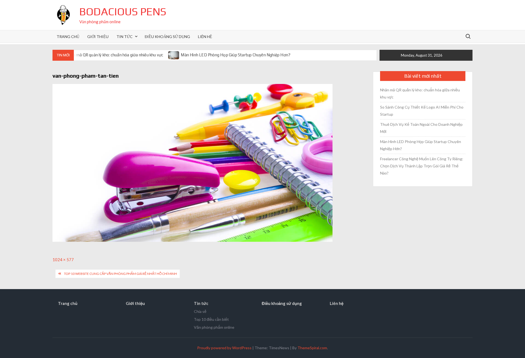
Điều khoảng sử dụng (167, 36)
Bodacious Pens (122, 11)
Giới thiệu (98, 36)
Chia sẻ (200, 311)
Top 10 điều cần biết (211, 319)
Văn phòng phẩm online (214, 327)
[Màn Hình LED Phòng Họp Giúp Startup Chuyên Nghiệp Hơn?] (174, 54)
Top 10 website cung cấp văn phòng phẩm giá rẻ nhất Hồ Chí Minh (120, 274)
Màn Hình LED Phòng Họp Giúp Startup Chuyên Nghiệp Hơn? (235, 55)
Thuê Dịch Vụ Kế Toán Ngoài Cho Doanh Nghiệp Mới (421, 128)
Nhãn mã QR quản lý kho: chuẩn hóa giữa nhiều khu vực (114, 55)
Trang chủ (68, 36)
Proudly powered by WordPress (224, 347)
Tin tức (124, 36)
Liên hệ (205, 36)
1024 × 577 (63, 259)
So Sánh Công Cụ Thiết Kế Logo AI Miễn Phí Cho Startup (421, 111)
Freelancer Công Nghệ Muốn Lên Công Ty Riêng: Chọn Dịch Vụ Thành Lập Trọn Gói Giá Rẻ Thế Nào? (421, 165)
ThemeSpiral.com (312, 347)
